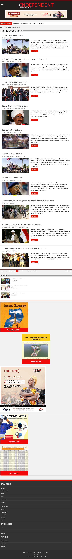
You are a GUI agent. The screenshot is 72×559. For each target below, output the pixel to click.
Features (3, 528)
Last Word (3, 509)
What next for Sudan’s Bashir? (13, 178)
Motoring (3, 533)
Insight (2, 520)
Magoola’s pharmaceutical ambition (20, 286)
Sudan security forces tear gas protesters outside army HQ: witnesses (28, 201)
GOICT (47, 552)
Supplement (4, 499)
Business (3, 543)
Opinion (3, 517)
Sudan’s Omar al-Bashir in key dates (15, 106)
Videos (2, 493)
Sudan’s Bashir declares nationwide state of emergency (22, 225)
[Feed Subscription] (71, 30)
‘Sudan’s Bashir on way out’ (12, 154)
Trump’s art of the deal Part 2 (18, 293)
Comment (3, 515)
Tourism (3, 488)
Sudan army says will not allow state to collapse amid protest (24, 248)
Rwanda (3, 496)
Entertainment (4, 491)
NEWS (13, 38)
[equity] (23, 388)
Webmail (3, 546)
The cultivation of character (18, 278)
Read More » (34, 51)
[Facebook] (35, 555)
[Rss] (34, 555)
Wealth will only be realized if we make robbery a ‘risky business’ (28, 23)
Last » (34, 271)
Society (2, 530)
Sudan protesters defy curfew (13, 35)
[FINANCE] (14, 460)
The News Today (15, 132)
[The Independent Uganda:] (36, 5)
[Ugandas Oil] (14, 317)
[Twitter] (37, 555)
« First (2, 271)
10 (28, 271)
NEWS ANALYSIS (15, 61)
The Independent (34, 552)
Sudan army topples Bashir (12, 130)
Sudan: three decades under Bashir (15, 82)
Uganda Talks (4, 506)
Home (1, 27)
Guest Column (4, 512)
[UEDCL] (14, 428)
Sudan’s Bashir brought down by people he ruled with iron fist (24, 59)
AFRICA (13, 84)
